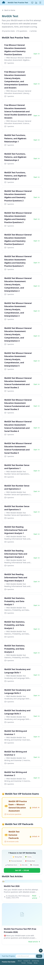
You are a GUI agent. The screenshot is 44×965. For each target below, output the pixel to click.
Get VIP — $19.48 (22, 870)
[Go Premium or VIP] (32, 2)
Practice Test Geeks (8, 962)
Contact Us (26, 961)
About (20, 961)
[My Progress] (36, 2)
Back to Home (9, 10)
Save (39, 956)
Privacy (29, 963)
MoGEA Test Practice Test (18, 3)
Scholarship (35, 961)
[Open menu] (40, 2)
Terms (35, 963)
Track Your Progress (8, 956)
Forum (23, 963)
